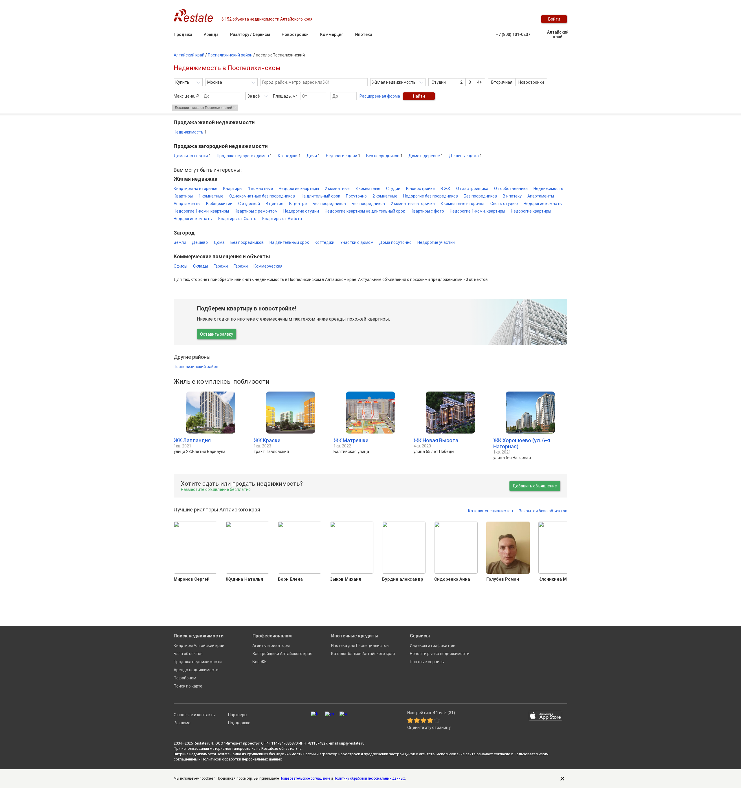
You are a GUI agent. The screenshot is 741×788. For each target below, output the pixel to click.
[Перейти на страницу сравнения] (515, 19)
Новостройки (531, 82)
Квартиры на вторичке (195, 188)
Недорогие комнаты (543, 203)
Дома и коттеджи (192, 155)
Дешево (200, 242)
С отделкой (249, 203)
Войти (554, 19)
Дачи (313, 155)
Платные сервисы (427, 661)
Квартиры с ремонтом (256, 211)
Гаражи (221, 266)
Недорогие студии (301, 211)
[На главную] (195, 15)
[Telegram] (315, 714)
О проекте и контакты (195, 714)
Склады (200, 266)
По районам (185, 678)
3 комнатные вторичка (463, 203)
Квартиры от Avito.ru (282, 218)
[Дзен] (344, 714)
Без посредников (384, 155)
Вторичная (501, 82)
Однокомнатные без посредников (262, 196)
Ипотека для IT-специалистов (360, 645)
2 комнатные (337, 188)
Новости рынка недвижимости (439, 653)
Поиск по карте (188, 686)
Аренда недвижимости (196, 670)
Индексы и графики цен (432, 645)
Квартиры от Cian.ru (237, 218)
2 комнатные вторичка (413, 203)
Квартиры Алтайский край (199, 645)
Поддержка (239, 723)
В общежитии (219, 203)
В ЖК (445, 188)
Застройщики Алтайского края (282, 653)
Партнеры (237, 714)
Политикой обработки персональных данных (241, 759)
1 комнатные (260, 188)
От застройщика (472, 188)
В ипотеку (512, 196)
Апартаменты (540, 196)
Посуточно (356, 196)
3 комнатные (367, 188)
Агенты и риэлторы (271, 645)
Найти (419, 96)
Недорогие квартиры (299, 188)
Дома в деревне (425, 155)
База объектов (188, 653)
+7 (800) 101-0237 (513, 34)
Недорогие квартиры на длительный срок (365, 211)
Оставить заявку (216, 334)
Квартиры (232, 188)
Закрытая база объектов (543, 511)
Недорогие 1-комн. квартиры (201, 211)
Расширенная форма (380, 96)
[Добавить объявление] (492, 19)
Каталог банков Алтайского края (363, 653)
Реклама (182, 723)
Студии (439, 82)
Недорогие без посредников (430, 196)
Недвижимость (190, 132)
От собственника (511, 188)
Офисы (180, 266)
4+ (479, 82)
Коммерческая (268, 266)
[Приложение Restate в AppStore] (545, 716)
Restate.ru (202, 743)
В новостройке (420, 188)
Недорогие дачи (343, 155)
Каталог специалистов (490, 511)
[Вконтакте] (329, 714)
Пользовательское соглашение (305, 778)
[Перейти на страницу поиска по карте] (503, 19)
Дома (219, 242)
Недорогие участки (436, 242)
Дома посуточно (395, 242)
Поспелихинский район (196, 366)
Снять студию (504, 203)
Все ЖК (259, 661)
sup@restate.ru (351, 743)
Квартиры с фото (427, 211)
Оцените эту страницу (429, 727)
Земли (180, 242)
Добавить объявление (535, 486)
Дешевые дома (465, 155)
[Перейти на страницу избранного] (527, 19)
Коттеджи (289, 155)
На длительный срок (320, 196)
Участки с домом (356, 242)
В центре (274, 203)
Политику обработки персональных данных (369, 778)
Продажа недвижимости (198, 661)
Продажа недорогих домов (244, 155)
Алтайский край (557, 34)
